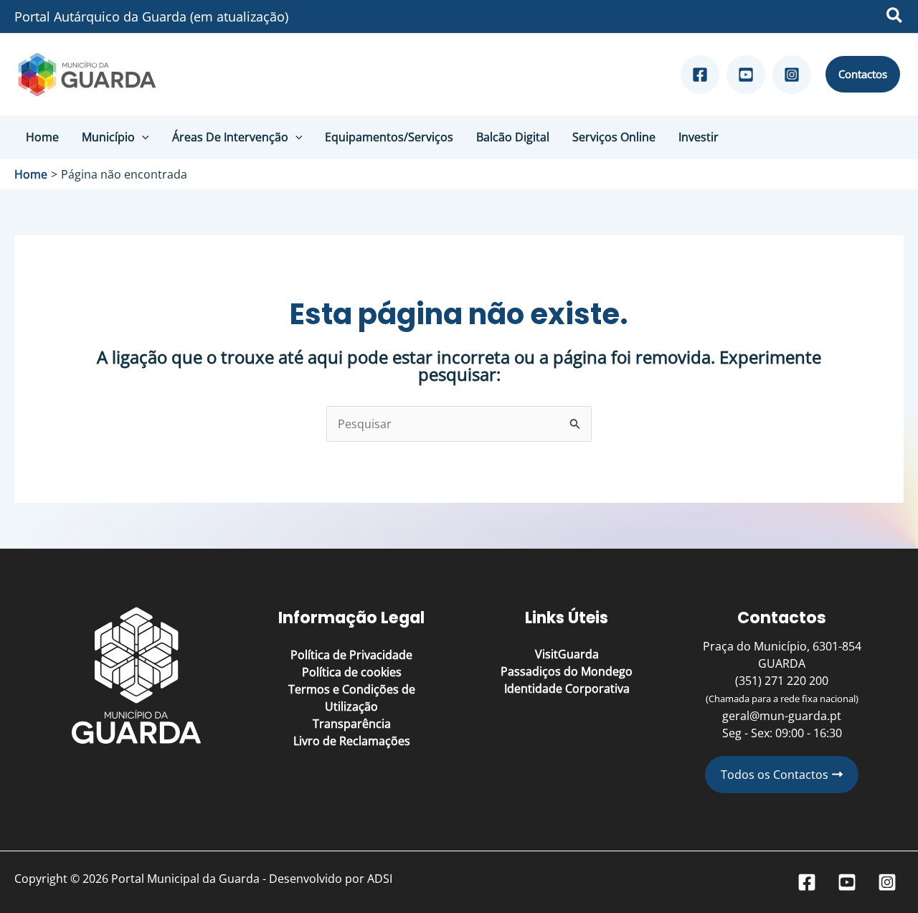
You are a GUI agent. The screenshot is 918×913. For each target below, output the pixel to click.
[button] (895, 17)
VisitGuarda (567, 654)
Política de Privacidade (351, 655)
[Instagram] (791, 74)
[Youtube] (746, 74)
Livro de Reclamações (351, 741)
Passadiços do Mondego (567, 671)
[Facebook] (700, 74)
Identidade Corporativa (567, 688)
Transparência (352, 724)
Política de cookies (352, 672)
